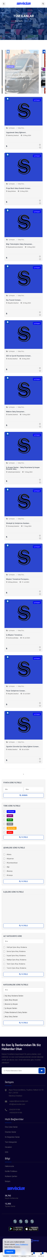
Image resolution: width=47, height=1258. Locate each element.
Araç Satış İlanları (11, 1016)
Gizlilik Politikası (11, 1171)
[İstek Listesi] (39, 147)
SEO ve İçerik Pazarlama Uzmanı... (19, 356)
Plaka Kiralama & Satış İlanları (16, 1012)
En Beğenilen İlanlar (12, 1137)
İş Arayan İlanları (11, 1008)
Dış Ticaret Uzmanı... (14, 300)
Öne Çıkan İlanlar (11, 1127)
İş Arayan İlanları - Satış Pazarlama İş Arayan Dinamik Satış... (23, 468)
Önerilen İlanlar (10, 1132)
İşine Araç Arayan (11, 1000)
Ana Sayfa (19, 21)
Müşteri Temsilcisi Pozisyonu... (18, 579)
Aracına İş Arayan (11, 1004)
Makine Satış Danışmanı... (16, 412)
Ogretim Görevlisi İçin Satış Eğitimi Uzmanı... (23, 746)
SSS (6, 1152)
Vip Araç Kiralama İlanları (14, 996)
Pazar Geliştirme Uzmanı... (16, 691)
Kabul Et (10, 1251)
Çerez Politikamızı (21, 1244)
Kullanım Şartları (11, 1176)
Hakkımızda (9, 1166)
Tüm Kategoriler (11, 1142)
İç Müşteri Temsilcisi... (15, 635)
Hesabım (8, 1147)
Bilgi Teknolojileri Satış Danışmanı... (19, 244)
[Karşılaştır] (39, 145)
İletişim (7, 1181)
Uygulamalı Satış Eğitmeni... (16, 132)
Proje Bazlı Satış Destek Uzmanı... (19, 188)
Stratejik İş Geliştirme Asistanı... (18, 523)
